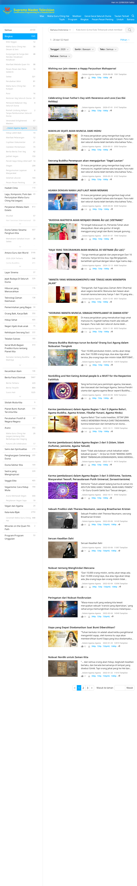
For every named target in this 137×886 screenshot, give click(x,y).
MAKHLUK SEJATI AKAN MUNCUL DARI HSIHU (74, 130)
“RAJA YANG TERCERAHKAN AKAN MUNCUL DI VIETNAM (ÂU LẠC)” (86, 249)
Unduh (120, 19)
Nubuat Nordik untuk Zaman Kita (68, 657)
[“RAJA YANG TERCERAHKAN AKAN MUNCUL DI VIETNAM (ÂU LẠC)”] (63, 261)
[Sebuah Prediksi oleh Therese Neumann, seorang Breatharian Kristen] (63, 520)
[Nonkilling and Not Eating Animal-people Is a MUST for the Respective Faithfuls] (63, 391)
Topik (62, 19)
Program (72, 19)
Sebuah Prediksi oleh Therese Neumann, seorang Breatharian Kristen (89, 509)
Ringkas (85, 19)
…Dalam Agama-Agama (91, 74)
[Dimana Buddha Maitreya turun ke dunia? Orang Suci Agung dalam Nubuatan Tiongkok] (63, 357)
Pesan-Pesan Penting (102, 19)
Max (42, 16)
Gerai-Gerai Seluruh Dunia (98, 16)
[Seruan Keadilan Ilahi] (63, 550)
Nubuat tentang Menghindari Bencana (71, 568)
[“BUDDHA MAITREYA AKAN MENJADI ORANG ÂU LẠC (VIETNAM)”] (63, 231)
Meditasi (77, 16)
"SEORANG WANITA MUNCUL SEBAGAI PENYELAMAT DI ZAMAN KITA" (88, 312)
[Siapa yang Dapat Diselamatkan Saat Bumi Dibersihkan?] (63, 639)
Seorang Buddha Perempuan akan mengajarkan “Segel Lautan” (86, 160)
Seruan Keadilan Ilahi (61, 538)
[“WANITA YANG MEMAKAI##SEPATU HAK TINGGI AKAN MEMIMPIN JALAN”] (63, 294)
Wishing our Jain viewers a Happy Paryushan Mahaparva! (82, 68)
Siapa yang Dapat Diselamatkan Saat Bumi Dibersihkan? (81, 627)
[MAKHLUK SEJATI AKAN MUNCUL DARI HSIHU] (63, 142)
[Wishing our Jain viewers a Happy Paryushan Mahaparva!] (63, 80)
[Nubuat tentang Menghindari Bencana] (63, 579)
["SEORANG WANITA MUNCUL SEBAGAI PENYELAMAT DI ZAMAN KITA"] (63, 324)
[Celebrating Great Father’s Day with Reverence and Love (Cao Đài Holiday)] (63, 113)
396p (94, 77)
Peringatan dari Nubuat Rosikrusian (69, 597)
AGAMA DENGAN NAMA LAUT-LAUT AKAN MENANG (78, 190)
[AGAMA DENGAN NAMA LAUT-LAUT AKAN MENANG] (63, 202)
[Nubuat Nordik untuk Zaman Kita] (63, 668)
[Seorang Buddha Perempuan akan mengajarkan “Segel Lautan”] (63, 172)
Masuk (130, 688)
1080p (105, 77)
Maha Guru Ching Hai (58, 16)
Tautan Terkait (122, 16)
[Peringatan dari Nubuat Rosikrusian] (63, 609)
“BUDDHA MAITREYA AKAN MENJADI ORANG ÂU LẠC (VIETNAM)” (85, 220)
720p (99, 77)
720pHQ (106, 524)
